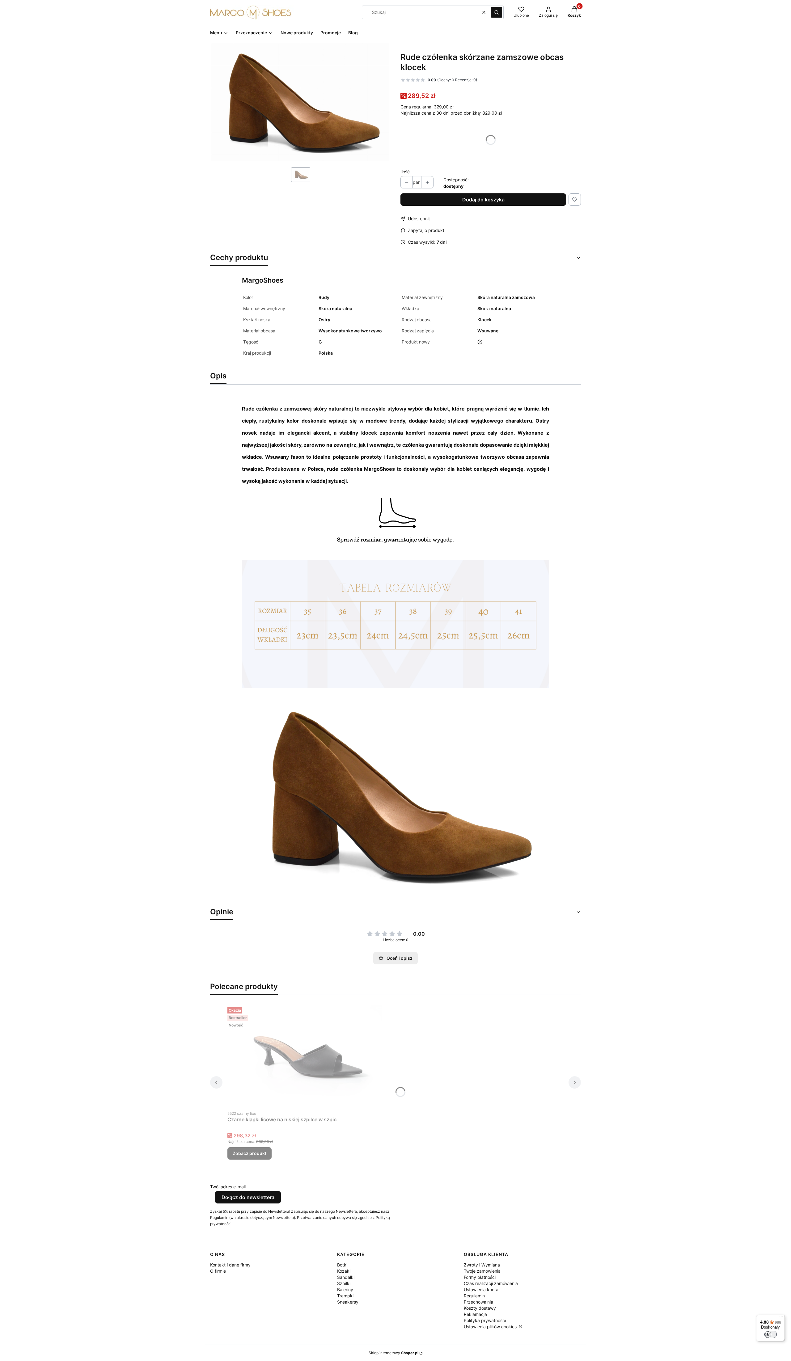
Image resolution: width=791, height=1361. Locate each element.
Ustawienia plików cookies (491, 1326)
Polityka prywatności (485, 1320)
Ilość (405, 171)
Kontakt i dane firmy (230, 1264)
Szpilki (343, 1283)
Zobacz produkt (249, 1153)
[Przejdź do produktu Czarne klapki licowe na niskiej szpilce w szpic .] (304, 1056)
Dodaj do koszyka (483, 199)
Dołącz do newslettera (248, 1197)
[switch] (770, 1334)
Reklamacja (475, 1314)
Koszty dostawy (480, 1308)
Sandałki (345, 1277)
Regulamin (474, 1295)
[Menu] (781, 1318)
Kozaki (343, 1271)
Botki (342, 1264)
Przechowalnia (478, 1301)
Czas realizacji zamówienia (491, 1283)
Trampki (345, 1295)
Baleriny (345, 1289)
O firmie (218, 1271)
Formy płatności (480, 1277)
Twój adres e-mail (228, 1186)
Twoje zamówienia (482, 1271)
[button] (496, 12)
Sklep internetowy (393, 1352)
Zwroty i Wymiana (482, 1264)
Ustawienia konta (481, 1289)
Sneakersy (347, 1301)
